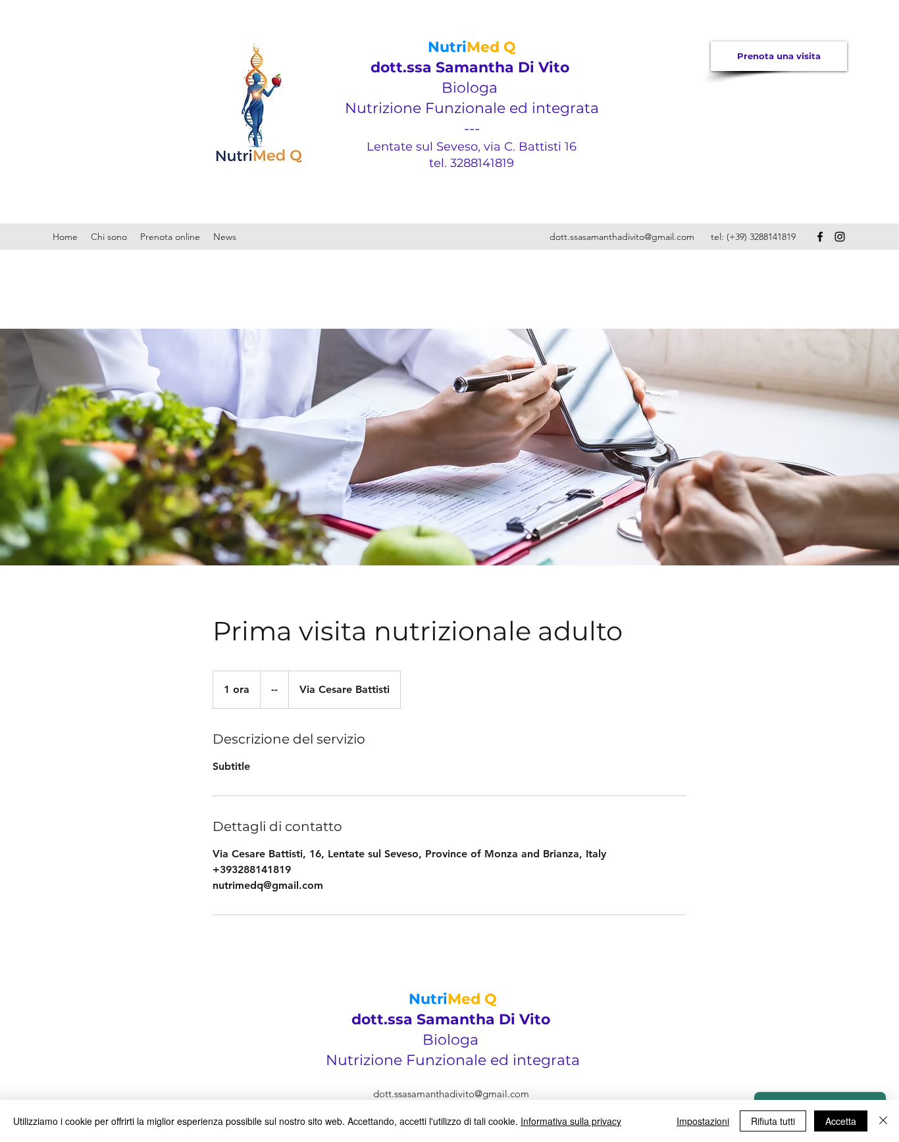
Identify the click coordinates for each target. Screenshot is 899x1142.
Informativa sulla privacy (571, 1121)
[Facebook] (820, 236)
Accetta (840, 1121)
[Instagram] (839, 236)
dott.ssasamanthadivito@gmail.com (622, 237)
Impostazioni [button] (703, 1121)
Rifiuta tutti (773, 1121)
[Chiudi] (883, 1120)
